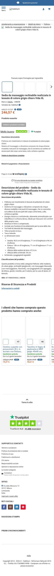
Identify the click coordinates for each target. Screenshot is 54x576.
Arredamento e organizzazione (13, 24)
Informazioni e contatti (10, 288)
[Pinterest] (23, 507)
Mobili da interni (34, 24)
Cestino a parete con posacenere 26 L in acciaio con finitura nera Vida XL (12, 349)
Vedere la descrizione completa (13, 156)
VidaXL (10, 102)
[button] (51, 87)
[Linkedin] (16, 507)
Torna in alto (27, 402)
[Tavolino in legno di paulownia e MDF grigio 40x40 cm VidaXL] (37, 327)
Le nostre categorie (9, 470)
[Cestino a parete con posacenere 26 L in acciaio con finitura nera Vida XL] (13, 327)
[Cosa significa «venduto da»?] (19, 105)
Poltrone (47, 24)
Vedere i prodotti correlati (14, 125)
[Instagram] (10, 507)
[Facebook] (4, 507)
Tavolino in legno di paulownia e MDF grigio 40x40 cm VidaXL (36, 349)
